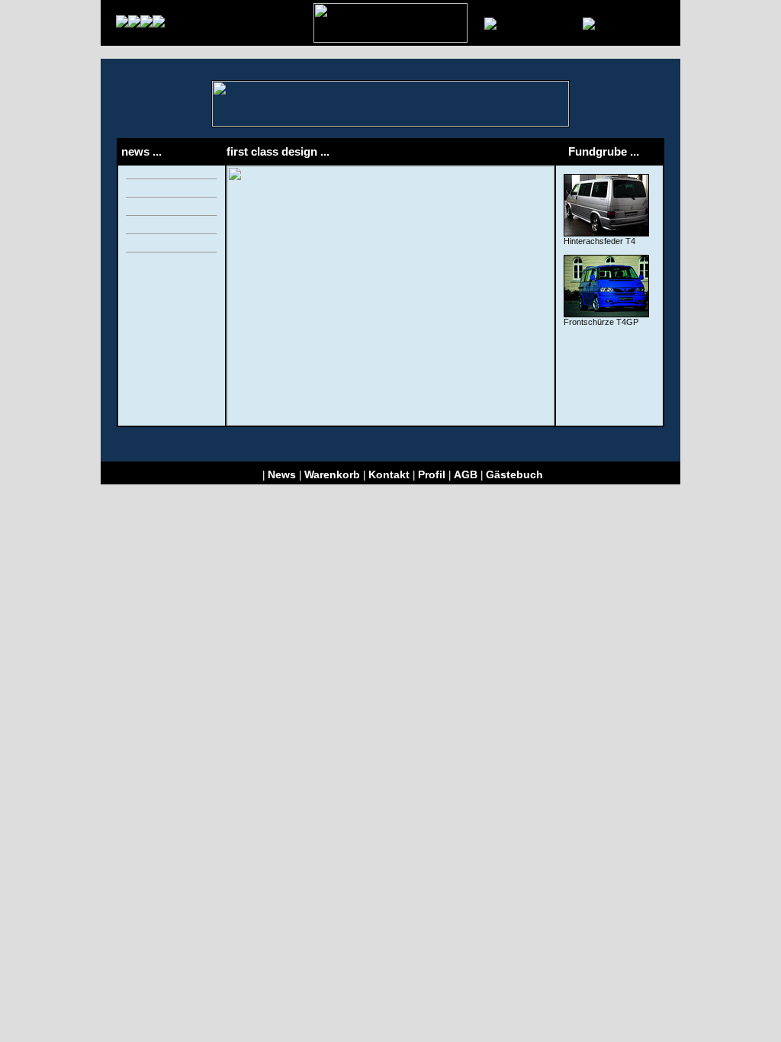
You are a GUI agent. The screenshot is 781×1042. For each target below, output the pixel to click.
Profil (431, 474)
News (282, 474)
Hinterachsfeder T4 (599, 241)
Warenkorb (332, 474)
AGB (465, 474)
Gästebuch (514, 474)
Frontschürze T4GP (601, 321)
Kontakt (389, 474)
